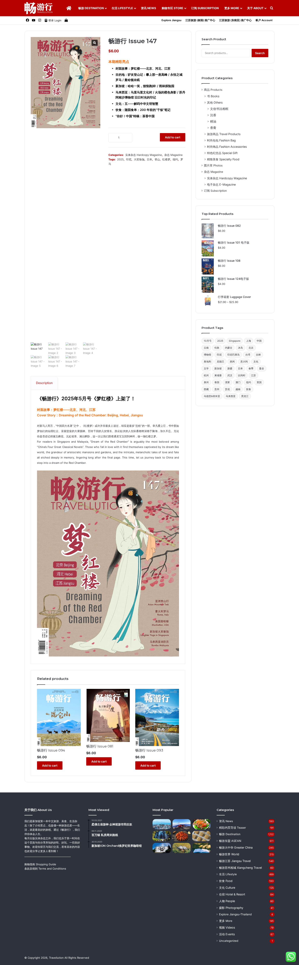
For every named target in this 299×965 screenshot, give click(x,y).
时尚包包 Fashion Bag (221, 140)
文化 (255, 361)
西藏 (206, 389)
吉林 (258, 354)
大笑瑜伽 (139, 159)
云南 (206, 347)
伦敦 (216, 347)
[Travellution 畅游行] (38, 8)
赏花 (227, 389)
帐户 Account (264, 20)
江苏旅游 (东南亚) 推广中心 (235, 20)
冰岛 (240, 347)
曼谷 (261, 368)
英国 (259, 382)
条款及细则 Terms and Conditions (45, 868)
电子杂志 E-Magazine (221, 184)
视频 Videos (227, 927)
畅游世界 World (229, 854)
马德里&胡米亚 (212, 396)
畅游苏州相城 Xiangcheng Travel (240, 867)
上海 (248, 340)
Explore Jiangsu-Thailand (235, 914)
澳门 (238, 382)
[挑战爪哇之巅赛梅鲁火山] (181, 824)
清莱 (227, 382)
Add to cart (172, 137)
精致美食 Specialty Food (223, 159)
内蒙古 (228, 347)
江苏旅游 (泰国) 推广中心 (200, 20)
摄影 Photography (231, 907)
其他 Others (215, 102)
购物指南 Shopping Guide (40, 864)
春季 (251, 368)
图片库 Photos (213, 165)
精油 (213, 121)
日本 (149, 159)
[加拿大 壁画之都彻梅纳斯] (162, 848)
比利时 (241, 375)
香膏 (213, 128)
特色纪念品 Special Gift (222, 153)
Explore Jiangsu (171, 20)
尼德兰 (220, 361)
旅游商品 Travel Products (223, 134)
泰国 (216, 382)
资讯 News (148, 8)
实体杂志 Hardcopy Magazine (143, 154)
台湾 (247, 354)
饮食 (248, 389)
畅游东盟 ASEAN (230, 840)
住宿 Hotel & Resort (232, 894)
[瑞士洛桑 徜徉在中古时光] (162, 824)
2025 (120, 159)
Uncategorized (228, 940)
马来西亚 (231, 396)
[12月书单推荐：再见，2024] (201, 848)
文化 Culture (227, 887)
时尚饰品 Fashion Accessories (227, 146)
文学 (206, 368)
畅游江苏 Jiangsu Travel (235, 861)
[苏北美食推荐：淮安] (181, 836)
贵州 (216, 389)
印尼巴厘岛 (233, 354)
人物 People (227, 901)
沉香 (213, 115)
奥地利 (207, 361)
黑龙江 (245, 396)
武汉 (229, 375)
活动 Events (227, 934)
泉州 (206, 382)
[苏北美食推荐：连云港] (201, 824)
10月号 (208, 340)
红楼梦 (166, 159)
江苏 (253, 375)
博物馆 (207, 354)
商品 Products (213, 89)
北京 (251, 347)
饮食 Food (225, 881)
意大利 (244, 361)
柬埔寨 (218, 375)
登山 (157, 159)
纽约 (175, 159)
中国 (259, 340)
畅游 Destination (91, 8)
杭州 (206, 375)
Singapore (234, 340)
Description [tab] (44, 383)
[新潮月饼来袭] (201, 836)
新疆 (229, 368)
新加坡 (218, 368)
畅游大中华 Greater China (236, 847)
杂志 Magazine (173, 154)
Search (260, 53)
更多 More (231, 8)
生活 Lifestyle (122, 8)
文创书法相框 (219, 109)
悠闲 (232, 361)
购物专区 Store (172, 8)
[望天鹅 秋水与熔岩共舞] (162, 836)
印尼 (128, 159)
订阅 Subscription (205, 8)
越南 (238, 389)
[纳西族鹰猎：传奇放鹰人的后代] (181, 848)
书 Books (213, 96)
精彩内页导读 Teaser (232, 827)
